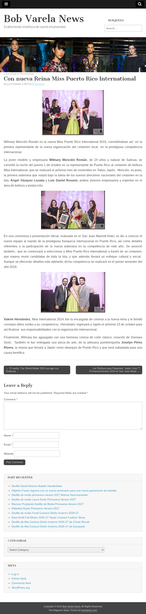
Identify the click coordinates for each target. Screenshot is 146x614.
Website (8, 453)
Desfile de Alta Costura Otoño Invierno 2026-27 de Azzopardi (48, 526)
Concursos (10, 74)
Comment (10, 399)
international (25, 74)
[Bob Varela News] (73, 40)
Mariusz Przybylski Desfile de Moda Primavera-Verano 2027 (48, 504)
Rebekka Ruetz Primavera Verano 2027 (35, 508)
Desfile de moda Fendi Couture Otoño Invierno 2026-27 (45, 512)
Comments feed (21, 583)
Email (8, 444)
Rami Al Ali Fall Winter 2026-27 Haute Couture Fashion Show (48, 517)
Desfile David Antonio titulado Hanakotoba (37, 485)
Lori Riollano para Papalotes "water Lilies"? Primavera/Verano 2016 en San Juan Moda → (114, 370)
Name (8, 435)
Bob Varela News (44, 19)
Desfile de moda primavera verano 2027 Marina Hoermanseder (50, 494)
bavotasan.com (89, 610)
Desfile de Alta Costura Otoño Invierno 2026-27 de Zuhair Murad (50, 521)
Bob (9, 83)
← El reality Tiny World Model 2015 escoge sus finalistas (32, 370)
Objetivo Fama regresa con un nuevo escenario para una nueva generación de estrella (64, 490)
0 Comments (37, 83)
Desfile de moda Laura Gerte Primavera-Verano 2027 (44, 499)
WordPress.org (21, 587)
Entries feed (19, 578)
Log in (15, 574)
